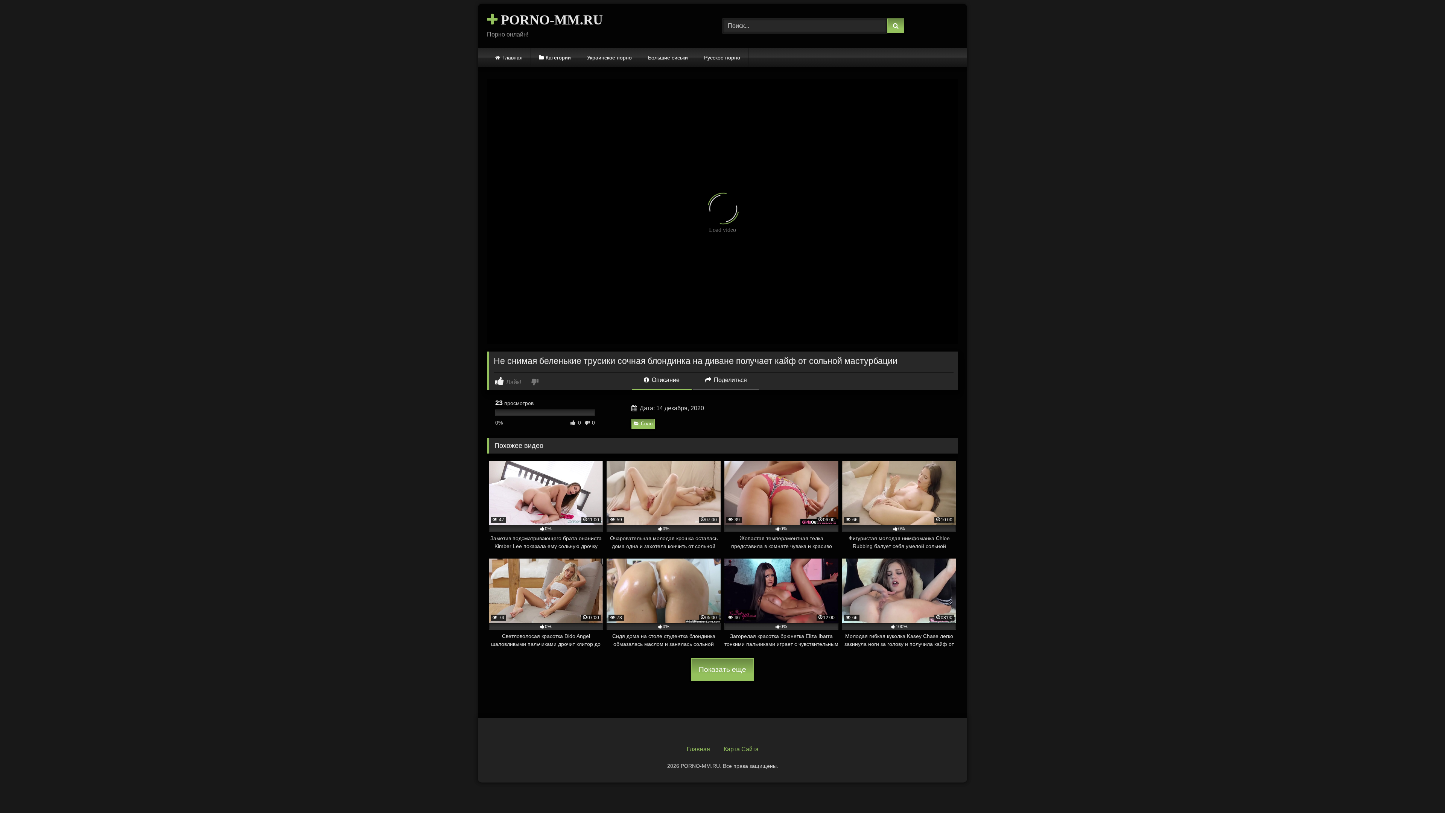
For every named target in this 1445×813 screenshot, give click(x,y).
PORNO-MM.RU (550, 19)
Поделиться (729, 380)
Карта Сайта (741, 749)
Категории (558, 58)
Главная (512, 58)
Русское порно (722, 58)
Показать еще (722, 669)
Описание (665, 380)
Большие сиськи (668, 58)
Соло (647, 423)
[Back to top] (1421, 790)
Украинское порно (609, 58)
